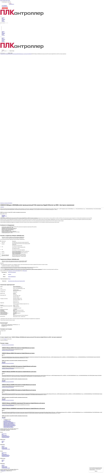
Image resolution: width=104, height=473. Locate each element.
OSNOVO (9, 274)
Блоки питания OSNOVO (7, 421)
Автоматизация (4, 435)
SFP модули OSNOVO (7, 420)
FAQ (2, 18)
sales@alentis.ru (11, 4)
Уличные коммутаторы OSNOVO (8, 427)
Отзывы (3, 216)
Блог (2, 441)
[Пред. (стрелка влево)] (0, 472)
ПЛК (2, 434)
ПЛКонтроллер (4, 433)
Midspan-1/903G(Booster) (12, 276)
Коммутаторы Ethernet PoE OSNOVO (9, 424)
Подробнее (3, 362)
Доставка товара (4, 448)
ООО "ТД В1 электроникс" (12, 272)
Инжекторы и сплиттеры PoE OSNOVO (14, 270)
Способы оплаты (4, 447)
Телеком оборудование (5, 437)
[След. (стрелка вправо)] (1, 472)
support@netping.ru (5, 6)
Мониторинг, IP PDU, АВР (6, 436)
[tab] (53, 215)
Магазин (3, 17)
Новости (3, 33)
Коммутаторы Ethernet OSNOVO (8, 423)
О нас (3, 20)
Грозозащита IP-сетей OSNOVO (8, 422)
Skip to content (8, 0)
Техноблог (3, 19)
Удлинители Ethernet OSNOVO (8, 426)
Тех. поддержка (4, 5)
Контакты (3, 21)
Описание (3, 215)
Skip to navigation (2, 0)
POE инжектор (25, 270)
